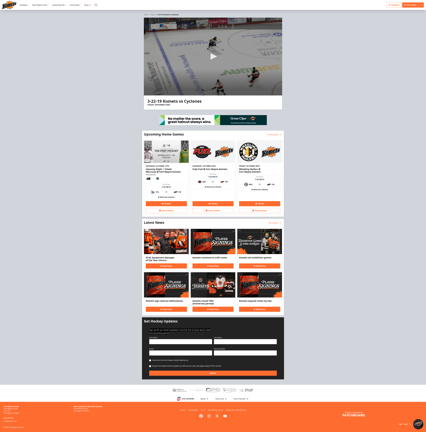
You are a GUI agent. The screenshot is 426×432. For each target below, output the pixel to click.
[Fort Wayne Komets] (9, 5)
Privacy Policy (193, 410)
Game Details (168, 210)
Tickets (168, 203)
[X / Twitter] (217, 416)
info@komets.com (10, 421)
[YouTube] (225, 416)
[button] (213, 56)
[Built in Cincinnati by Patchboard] (354, 414)
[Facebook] (201, 416)
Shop (86, 5)
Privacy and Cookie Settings (236, 410)
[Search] (96, 5)
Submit (213, 373)
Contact (182, 410)
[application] (213, 56)
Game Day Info (58, 5)
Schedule (23, 5)
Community (74, 5)
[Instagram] (209, 416)
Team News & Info (39, 5)
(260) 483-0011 (9, 418)
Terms (203, 410)
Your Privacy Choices (215, 410)
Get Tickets (411, 5)
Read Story (167, 266)
